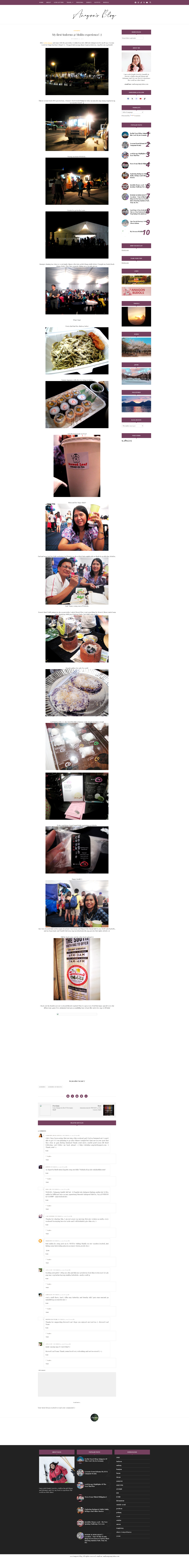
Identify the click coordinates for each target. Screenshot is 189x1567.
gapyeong (119, 1485)
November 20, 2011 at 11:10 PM (60, 1241)
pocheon (119, 1508)
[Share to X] (72, 1096)
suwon (118, 1524)
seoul (118, 1516)
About (48, 2)
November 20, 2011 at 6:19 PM (71, 1135)
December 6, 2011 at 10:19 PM (66, 1319)
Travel (69, 2)
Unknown (49, 1241)
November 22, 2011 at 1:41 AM (61, 1294)
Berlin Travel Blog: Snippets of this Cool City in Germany (140, 134)
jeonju (118, 1497)
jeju (117, 1493)
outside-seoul (121, 1505)
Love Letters (59, 2)
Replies (49, 1156)
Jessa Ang (49, 1189)
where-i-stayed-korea (123, 1532)
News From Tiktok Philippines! (140, 164)
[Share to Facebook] (67, 1096)
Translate (137, 116)
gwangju (119, 1489)
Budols (106, 2)
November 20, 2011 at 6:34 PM (60, 1189)
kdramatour (120, 1501)
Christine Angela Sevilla (54, 1135)
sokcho (118, 1520)
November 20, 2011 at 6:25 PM (58, 1167)
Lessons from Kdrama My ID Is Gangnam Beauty (140, 144)
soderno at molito (55, 1087)
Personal (79, 2)
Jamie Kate (49, 1294)
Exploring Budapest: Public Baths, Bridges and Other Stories (139, 175)
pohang (118, 1512)
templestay (120, 1528)
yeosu (118, 1536)
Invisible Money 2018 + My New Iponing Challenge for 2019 (140, 186)
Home (41, 2)
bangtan (119, 1469)
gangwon (119, 1481)
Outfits (97, 2)
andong (118, 1465)
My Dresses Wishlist (136, 231)
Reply (47, 1150)
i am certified (50, 1216)
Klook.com (125, 250)
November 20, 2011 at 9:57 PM (63, 1216)
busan (118, 1473)
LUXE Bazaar (48, 43)
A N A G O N (49, 1270)
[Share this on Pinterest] (77, 1096)
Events (88, 2)
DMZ (118, 1457)
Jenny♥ (48, 1167)
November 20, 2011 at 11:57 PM (61, 1270)
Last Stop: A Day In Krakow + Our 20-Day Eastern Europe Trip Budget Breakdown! (139, 212)
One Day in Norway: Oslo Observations (138, 222)
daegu (118, 1477)
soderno (77, 30)
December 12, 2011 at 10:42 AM (61, 1344)
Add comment (41, 1370)
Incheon (119, 1461)
